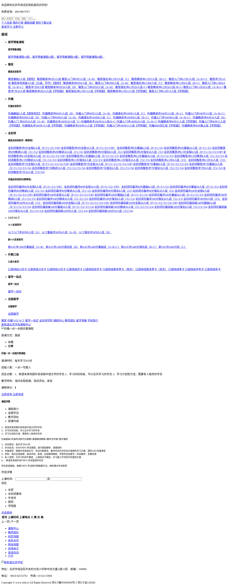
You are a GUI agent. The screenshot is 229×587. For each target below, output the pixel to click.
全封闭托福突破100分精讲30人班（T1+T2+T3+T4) (124, 207)
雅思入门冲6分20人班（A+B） (96, 87)
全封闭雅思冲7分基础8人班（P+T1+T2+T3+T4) (160, 164)
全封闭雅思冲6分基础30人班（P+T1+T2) (187, 148)
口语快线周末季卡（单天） (119, 269)
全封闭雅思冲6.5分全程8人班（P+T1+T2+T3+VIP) (193, 152)
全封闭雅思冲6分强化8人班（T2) (103, 152)
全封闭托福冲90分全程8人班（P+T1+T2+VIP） (35, 186)
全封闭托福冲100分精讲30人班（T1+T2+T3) (62, 198)
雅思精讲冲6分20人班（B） (61, 87)
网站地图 (13, 544)
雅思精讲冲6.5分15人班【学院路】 (127, 91)
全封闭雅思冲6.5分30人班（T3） (207, 160)
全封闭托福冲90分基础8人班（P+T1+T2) (145, 186)
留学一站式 (14, 291)
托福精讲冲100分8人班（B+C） (131, 117)
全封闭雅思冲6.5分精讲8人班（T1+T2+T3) (199, 156)
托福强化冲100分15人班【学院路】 (43, 125)
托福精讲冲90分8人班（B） (24, 117)
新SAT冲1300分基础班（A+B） (26, 247)
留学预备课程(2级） (44, 56)
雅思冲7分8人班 (34, 87)
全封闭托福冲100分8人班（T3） (202, 198)
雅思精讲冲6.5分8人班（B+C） (183, 83)
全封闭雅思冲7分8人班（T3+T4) (203, 168)
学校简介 (93, 320)
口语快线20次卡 (36, 269)
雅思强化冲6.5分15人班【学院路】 (86, 91)
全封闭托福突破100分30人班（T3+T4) (110, 211)
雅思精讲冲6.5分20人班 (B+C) (165, 87)
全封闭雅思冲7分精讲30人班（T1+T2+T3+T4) (58, 168)
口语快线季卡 (176, 269)
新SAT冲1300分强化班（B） (62, 247)
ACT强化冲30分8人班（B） (95, 232)
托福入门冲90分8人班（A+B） (59, 117)
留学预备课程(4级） (93, 56)
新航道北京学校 (10, 324)
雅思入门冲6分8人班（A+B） (112, 83)
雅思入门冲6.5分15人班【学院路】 (169, 91)
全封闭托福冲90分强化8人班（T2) (112, 190)
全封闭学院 (46, 320)
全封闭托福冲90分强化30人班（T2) (153, 190)
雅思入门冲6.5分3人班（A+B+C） (189, 79)
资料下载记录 (44, 22)
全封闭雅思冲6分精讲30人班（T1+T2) (61, 152)
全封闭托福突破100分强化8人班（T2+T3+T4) (180, 207)
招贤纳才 (13, 548)
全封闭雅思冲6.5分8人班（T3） (169, 160)
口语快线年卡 (213, 269)
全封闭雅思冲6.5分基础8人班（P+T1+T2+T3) (92, 156)
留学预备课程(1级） (20, 56)
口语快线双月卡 (92, 269)
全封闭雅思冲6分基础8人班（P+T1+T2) (140, 148)
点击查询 (6, 512)
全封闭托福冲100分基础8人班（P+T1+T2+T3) (121, 194)
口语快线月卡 (74, 269)
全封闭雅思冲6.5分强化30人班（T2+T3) (126, 160)
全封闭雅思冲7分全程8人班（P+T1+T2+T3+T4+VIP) (38, 164)
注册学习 (18, 26)
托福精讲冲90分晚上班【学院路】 (202, 125)
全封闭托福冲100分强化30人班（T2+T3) (159, 198)
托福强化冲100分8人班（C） (95, 117)
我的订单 (18, 22)
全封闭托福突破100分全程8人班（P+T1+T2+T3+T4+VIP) (76, 202)
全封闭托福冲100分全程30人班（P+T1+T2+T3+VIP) (63, 194)
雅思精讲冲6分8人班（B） (78, 83)
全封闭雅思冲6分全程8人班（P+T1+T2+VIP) (34, 148)
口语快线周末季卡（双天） (151, 269)
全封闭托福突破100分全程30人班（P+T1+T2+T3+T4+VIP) (144, 202)
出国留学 (13, 313)
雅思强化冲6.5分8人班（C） (147, 83)
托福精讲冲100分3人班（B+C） (166, 113)
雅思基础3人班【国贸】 (22, 79)
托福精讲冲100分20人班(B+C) (98, 121)
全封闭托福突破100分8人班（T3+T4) (66, 211)
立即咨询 (6, 394)
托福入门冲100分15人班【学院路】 (127, 125)
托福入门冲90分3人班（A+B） (94, 113)
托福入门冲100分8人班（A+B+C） (171, 117)
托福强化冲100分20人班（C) (63, 121)
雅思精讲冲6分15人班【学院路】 (45, 91)
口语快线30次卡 (56, 269)
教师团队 (70, 320)
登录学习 (6, 26)
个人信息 (6, 22)
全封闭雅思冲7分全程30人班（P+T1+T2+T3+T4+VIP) (101, 164)
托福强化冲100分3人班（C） (129, 113)
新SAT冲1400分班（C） (173, 247)
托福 (10, 320)
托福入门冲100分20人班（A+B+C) (137, 121)
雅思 (4, 320)
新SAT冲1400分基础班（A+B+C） (100, 247)
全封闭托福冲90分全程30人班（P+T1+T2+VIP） (92, 186)
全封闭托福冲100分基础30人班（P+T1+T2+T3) (176, 194)
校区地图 (13, 536)
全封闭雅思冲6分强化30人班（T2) (143, 152)
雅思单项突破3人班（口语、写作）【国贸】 (36, 83)
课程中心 (58, 320)
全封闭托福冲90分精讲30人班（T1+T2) (68, 190)
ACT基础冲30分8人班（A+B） (60, 232)
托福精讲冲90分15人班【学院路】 (178, 121)
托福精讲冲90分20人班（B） (210, 117)
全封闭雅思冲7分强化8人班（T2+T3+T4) (110, 168)
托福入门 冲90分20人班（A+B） (27, 121)
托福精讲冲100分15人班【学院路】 (85, 125)
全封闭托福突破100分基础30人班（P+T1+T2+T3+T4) (63, 207)
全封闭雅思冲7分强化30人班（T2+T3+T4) (159, 168)
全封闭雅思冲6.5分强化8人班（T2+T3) (79, 160)
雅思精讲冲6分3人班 (49, 79)
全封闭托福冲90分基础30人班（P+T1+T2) (194, 186)
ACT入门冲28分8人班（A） (24, 232)
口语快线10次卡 (17, 269)
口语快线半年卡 (194, 269)
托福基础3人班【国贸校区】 (25, 113)
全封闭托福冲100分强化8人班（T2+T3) (112, 198)
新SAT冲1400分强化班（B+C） (139, 247)
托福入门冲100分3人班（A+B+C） (205, 113)
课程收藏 (29, 22)
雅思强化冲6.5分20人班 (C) (131, 87)
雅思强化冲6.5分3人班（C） (114, 79)
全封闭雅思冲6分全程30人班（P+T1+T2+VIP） (88, 148)
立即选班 (18, 394)
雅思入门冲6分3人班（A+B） (79, 79)
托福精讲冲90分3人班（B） (58, 113)
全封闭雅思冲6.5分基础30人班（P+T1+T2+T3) (147, 156)
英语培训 (13, 552)
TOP (10, 555)
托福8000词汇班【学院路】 (165, 125)
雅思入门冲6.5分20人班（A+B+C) (203, 87)
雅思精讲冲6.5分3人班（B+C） (149, 79)
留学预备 (81, 320)
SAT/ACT (18, 320)
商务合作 (13, 540)
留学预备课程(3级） (68, 56)
